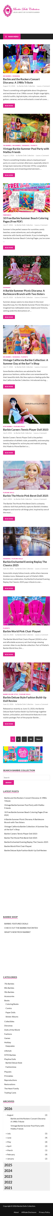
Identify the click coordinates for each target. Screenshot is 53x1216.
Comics (9, 1008)
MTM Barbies (7, 426)
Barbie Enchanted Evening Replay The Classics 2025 (26, 842)
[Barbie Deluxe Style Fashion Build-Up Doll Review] (26, 677)
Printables (7, 215)
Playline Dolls (19, 426)
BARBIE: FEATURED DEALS (16, 923)
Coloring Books (12, 1004)
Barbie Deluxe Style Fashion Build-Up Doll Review (25, 850)
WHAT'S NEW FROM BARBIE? (17, 932)
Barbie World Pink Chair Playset (22, 631)
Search (8, 782)
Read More (8, 105)
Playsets (34, 145)
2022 (8, 1182)
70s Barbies (7, 145)
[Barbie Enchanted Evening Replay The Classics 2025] (26, 542)
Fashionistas (11, 1067)
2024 (8, 1171)
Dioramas (16, 76)
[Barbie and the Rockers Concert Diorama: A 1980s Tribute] (26, 59)
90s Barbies (9, 992)
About (16, 1212)
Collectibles (9, 1021)
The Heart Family (11, 1088)
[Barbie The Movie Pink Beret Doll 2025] (26, 475)
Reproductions (10, 1080)
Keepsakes (10, 1046)
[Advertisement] (28, 27)
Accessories (9, 996)
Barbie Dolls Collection (27, 86)
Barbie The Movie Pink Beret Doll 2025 (25, 495)
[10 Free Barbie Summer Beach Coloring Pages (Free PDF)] (26, 198)
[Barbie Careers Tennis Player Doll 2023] (26, 409)
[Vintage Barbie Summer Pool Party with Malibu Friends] (26, 129)
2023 (8, 1176)
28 (31, 739)
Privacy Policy (44, 1212)
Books (7, 1000)
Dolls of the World (12, 1030)
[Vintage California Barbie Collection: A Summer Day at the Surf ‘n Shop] (26, 340)
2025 (8, 1165)
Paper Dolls (10, 1012)
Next (38, 739)
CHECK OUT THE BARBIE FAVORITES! (21, 928)
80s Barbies (7, 76)
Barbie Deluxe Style (10, 694)
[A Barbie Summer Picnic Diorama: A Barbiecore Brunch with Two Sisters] (26, 270)
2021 (8, 1188)
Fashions (8, 1034)
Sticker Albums (12, 1016)
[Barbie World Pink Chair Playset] (26, 611)
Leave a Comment (43, 86)
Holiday (7, 1042)
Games (7, 1038)
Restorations (9, 1084)
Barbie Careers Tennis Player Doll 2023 (25, 429)
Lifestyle (7, 1051)
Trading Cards (10, 1092)
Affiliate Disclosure (28, 1212)
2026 (8, 1109)
